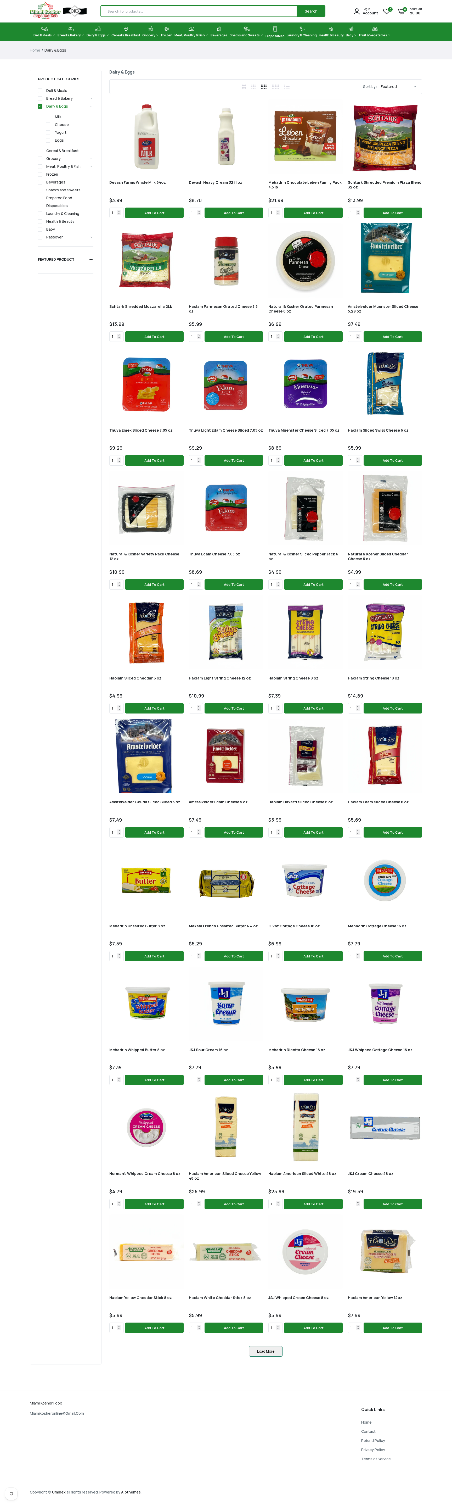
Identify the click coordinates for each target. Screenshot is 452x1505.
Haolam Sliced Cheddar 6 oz (135, 678)
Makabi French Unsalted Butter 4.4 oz (223, 926)
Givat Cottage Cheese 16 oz (294, 926)
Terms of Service (376, 1458)
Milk (58, 116)
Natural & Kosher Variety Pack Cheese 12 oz (144, 556)
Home (35, 50)
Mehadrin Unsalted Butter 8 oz (137, 926)
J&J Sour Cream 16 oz (208, 1049)
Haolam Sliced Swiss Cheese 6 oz (378, 430)
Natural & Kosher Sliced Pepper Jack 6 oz (303, 556)
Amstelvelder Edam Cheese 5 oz (218, 802)
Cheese (62, 124)
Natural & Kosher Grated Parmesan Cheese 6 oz (300, 309)
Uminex (59, 1492)
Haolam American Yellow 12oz (375, 1297)
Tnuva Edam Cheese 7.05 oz (214, 554)
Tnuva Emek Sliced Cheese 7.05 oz (141, 430)
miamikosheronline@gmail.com (57, 1413)
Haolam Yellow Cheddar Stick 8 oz (140, 1297)
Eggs (59, 140)
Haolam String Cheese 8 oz (293, 678)
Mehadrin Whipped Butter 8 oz (137, 1049)
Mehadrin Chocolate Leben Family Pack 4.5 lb (305, 184)
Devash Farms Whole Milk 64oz (137, 182)
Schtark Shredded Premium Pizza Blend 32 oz (384, 184)
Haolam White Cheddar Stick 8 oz (220, 1297)
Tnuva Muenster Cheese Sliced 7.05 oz (304, 430)
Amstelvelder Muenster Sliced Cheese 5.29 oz (383, 309)
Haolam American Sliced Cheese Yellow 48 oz (225, 1176)
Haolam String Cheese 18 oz (373, 678)
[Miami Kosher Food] (58, 11)
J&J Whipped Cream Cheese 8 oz (298, 1297)
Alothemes (131, 1492)
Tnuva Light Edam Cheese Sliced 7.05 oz (226, 430)
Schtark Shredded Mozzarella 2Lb (140, 306)
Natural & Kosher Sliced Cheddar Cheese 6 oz (378, 556)
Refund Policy (373, 1440)
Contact (368, 1431)
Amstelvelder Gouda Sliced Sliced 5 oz (144, 802)
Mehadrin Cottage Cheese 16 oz (377, 926)
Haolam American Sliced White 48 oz (302, 1173)
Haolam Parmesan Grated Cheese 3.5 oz (223, 309)
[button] (65, 259)
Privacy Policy (373, 1449)
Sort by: (370, 86)
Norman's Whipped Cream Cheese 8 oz (144, 1173)
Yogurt (60, 132)
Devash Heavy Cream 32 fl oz (215, 182)
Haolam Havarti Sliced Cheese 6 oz (300, 802)
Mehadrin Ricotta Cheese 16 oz (296, 1049)
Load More (265, 1351)
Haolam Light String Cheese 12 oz (220, 678)
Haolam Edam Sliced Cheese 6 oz (378, 802)
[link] (178, 104)
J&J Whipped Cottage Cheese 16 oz (380, 1049)
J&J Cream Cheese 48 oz (370, 1173)
